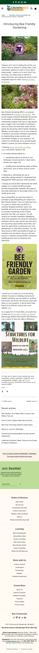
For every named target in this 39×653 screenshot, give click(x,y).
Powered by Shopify (26, 649)
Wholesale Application (19, 576)
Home (3, 15)
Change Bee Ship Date (19, 508)
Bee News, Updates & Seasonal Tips (20, 15)
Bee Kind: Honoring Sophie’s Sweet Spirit (17, 425)
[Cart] (36, 8)
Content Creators (19, 564)
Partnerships (19, 570)
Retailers (19, 573)
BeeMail (11, 382)
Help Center (19, 502)
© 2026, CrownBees (12, 649)
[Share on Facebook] (2, 391)
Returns (19, 517)
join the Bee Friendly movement (23, 314)
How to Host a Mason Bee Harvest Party (17, 420)
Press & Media (19, 601)
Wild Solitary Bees (19, 542)
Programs (19, 598)
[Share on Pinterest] (7, 391)
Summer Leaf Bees (19, 539)
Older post (8, 401)
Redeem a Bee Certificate (19, 514)
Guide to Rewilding (19, 548)
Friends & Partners (20, 592)
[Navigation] (2, 8)
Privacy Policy (19, 604)
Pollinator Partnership (22, 114)
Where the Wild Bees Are (20, 551)
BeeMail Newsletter (19, 595)
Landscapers (19, 567)
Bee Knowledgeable (19, 533)
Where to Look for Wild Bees (12, 429)
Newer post (31, 401)
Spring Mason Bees (19, 536)
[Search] (32, 8)
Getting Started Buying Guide (19, 520)
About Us (19, 589)
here (9, 308)
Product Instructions (19, 511)
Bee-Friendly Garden (19, 545)
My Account (19, 505)
